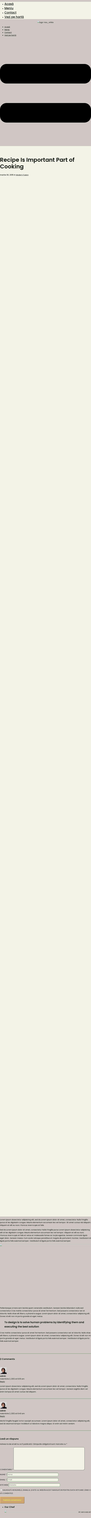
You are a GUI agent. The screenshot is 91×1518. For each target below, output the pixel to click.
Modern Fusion (22, 175)
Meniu (8, 8)
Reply (2, 1381)
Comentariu (6, 1469)
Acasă (9, 4)
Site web (4, 1485)
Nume (3, 1474)
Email (3, 1480)
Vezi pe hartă (14, 17)
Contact (10, 13)
